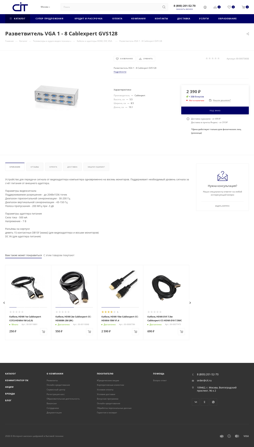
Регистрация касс (56, 394)
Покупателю (105, 373)
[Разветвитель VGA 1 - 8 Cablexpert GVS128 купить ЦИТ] (56, 95)
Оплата (53, 167)
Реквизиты (52, 380)
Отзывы (35, 167)
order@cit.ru (204, 380)
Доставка (72, 167)
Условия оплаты (105, 389)
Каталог (10, 373)
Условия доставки (106, 394)
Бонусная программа (107, 398)
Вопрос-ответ (160, 380)
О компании (55, 373)
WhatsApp (213, 402)
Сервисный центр (56, 389)
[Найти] (164, 7)
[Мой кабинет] (205, 8)
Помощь (158, 373)
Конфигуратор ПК (17, 380)
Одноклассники (204, 402)
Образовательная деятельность (63, 398)
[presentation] (4, 302)
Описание (15, 167)
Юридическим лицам (108, 380)
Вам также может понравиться (23, 255)
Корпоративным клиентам (110, 384)
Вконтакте (195, 402)
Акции (9, 387)
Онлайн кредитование (58, 384)
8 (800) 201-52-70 (185, 5)
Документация (54, 412)
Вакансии (52, 403)
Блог (8, 400)
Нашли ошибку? (96, 167)
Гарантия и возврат (107, 412)
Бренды (10, 393)
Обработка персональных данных (114, 408)
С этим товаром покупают (59, 255)
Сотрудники (53, 408)
